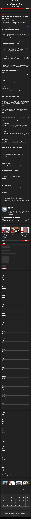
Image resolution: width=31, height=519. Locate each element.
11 (7, 502)
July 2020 (3, 380)
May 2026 (3, 279)
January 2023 (3, 329)
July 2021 (3, 358)
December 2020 (3, 371)
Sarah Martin (4, 20)
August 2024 (3, 299)
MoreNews (18, 518)
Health (2, 434)
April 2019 (3, 407)
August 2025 (3, 290)
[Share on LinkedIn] (8, 217)
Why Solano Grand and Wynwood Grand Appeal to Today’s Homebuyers (26, 486)
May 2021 (3, 362)
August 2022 (3, 338)
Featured (3, 428)
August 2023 (3, 317)
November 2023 (3, 311)
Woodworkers (3, 459)
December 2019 (3, 392)
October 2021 (3, 353)
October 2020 (3, 374)
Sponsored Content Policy (5, 475)
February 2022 (3, 347)
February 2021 (3, 367)
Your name (3, 245)
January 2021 (3, 369)
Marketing (3, 443)
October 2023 (3, 313)
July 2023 (3, 318)
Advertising (3, 414)
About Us (11, 512)
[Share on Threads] (17, 217)
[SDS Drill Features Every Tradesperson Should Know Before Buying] (12, 483)
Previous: (8, 220)
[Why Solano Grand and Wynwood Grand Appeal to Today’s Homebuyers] (26, 483)
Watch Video (28, 8)
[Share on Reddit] (13, 217)
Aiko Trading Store (15, 4)
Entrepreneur (3, 426)
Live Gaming (3, 441)
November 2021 (3, 351)
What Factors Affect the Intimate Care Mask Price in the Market (25, 234)
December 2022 (3, 331)
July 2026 (3, 275)
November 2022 (3, 333)
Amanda (3, 237)
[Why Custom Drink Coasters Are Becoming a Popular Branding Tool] (15, 230)
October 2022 (3, 335)
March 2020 (3, 387)
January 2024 (3, 308)
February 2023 (3, 327)
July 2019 (3, 401)
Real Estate (3, 448)
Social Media (3, 450)
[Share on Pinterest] (11, 217)
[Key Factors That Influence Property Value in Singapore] (5, 483)
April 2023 (3, 324)
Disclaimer (3, 468)
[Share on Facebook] (4, 217)
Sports (2, 452)
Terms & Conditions (7, 513)
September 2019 (4, 398)
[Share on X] (6, 217)
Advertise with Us (4, 470)
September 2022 (4, 336)
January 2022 (3, 349)
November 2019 (3, 394)
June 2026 (3, 277)
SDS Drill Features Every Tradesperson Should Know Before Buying (11, 487)
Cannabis (3, 421)
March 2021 (3, 365)
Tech (2, 455)
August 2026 (3, 273)
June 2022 (3, 342)
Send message (4, 268)
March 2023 (3, 326)
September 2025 (4, 288)
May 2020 (3, 383)
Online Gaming (3, 446)
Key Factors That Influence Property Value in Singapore (4, 486)
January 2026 (3, 284)
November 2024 (3, 293)
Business (3, 14)
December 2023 (3, 309)
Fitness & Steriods (4, 432)
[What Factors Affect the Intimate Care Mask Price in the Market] (25, 230)
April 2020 (3, 385)
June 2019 (3, 403)
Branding (3, 417)
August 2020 (3, 378)
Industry (3, 435)
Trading (2, 457)
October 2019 (3, 396)
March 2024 (3, 306)
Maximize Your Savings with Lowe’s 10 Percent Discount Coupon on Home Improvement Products (6, 235)
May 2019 (3, 405)
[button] (1, 8)
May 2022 (3, 344)
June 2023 (3, 320)
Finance (2, 430)
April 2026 (3, 281)
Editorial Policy (4, 473)
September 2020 (4, 376)
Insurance (3, 437)
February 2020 (3, 389)
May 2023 (3, 322)
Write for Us (3, 469)
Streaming (3, 453)
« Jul (2, 508)
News (2, 444)
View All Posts (11, 214)
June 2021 (3, 360)
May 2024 (3, 304)
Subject (3, 252)
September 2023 (4, 315)
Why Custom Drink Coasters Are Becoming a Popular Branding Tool (15, 234)
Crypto (2, 423)
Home (2, 465)
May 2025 (3, 291)
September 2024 (4, 297)
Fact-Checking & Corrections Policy (6, 474)
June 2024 (3, 302)
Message (3, 255)
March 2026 (3, 282)
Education (3, 425)
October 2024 (3, 295)
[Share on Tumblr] (15, 217)
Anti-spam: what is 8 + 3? (5, 264)
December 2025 (3, 286)
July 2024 (3, 300)
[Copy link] (19, 217)
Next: (22, 220)
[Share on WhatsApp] (10, 217)
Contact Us (3, 464)
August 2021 (3, 356)
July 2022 (3, 340)
